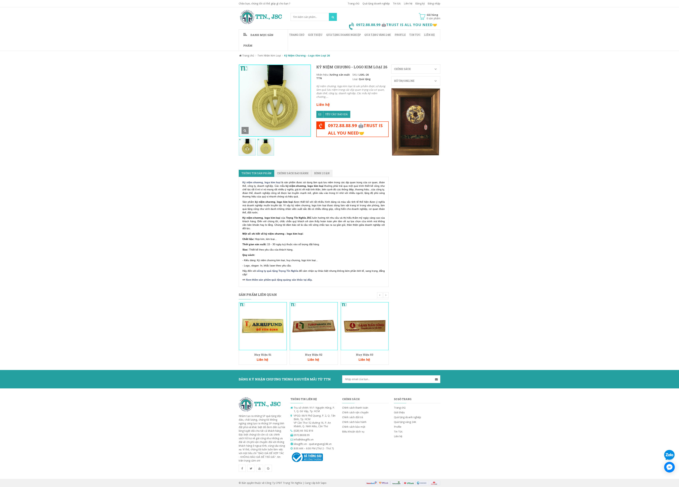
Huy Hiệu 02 (313, 354)
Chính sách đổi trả (352, 417)
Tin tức (397, 3)
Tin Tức (414, 34)
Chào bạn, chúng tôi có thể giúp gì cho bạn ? (264, 3)
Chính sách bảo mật (353, 426)
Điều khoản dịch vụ (353, 431)
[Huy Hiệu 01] (263, 325)
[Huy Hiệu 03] (365, 325)
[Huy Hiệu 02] (314, 325)
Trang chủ (353, 3)
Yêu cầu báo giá (336, 114)
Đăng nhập (434, 3)
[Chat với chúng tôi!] (669, 467)
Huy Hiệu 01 (262, 354)
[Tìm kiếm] (333, 17)
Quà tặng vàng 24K (377, 34)
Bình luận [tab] (322, 173)
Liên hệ (408, 3)
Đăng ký (420, 3)
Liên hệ (429, 34)
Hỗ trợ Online (404, 80)
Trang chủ (296, 34)
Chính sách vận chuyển (355, 412)
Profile (400, 34)
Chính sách (402, 69)
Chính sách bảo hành (354, 422)
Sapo (323, 483)
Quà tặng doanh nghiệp (376, 3)
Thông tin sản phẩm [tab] (256, 173)
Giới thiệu (315, 34)
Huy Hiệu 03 (364, 354)
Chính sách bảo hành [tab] (293, 173)
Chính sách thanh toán (355, 407)
